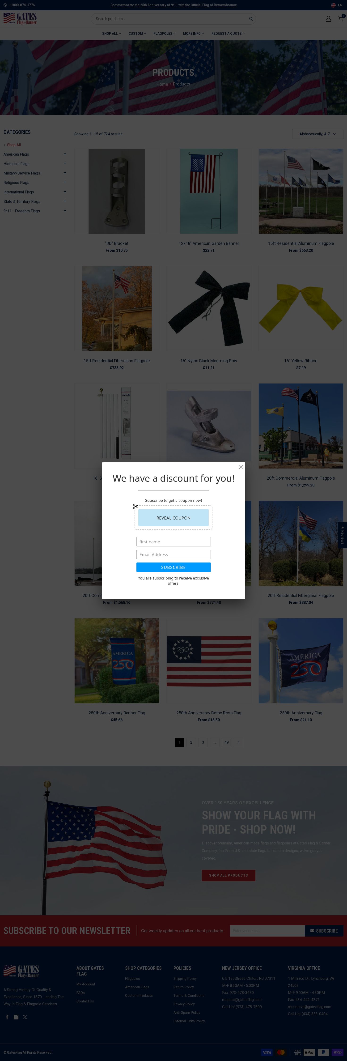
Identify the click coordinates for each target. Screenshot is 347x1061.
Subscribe (173, 567)
